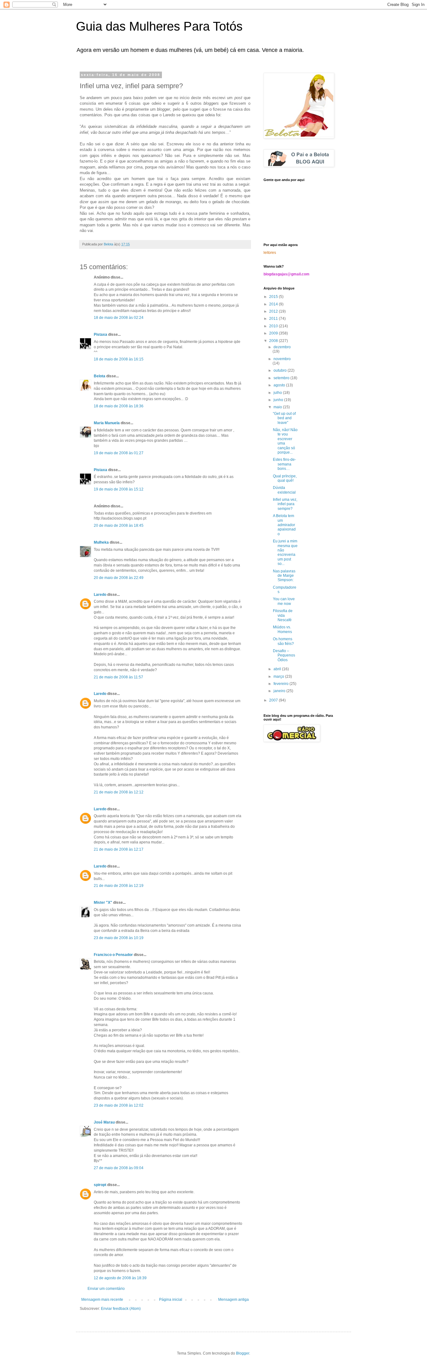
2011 (274, 318)
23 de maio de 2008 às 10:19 (118, 938)
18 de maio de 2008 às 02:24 (118, 317)
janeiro (280, 691)
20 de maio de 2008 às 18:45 (118, 525)
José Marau (104, 1122)
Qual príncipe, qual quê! (285, 478)
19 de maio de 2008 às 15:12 (118, 489)
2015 (274, 296)
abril (278, 669)
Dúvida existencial (284, 489)
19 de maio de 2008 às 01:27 (118, 453)
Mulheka (101, 542)
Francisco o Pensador (113, 955)
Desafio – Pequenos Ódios (284, 655)
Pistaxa (100, 334)
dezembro (282, 347)
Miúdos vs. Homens (282, 629)
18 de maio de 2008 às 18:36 (118, 406)
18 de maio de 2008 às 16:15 (118, 359)
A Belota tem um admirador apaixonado (284, 525)
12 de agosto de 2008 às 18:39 (120, 1278)
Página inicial (170, 1299)
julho (278, 392)
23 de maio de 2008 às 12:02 (118, 1105)
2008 (274, 341)
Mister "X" (103, 902)
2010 (274, 326)
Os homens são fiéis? (283, 641)
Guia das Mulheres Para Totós (159, 26)
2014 (274, 304)
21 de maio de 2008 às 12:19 (118, 885)
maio (278, 407)
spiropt (100, 1185)
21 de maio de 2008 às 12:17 (118, 849)
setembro (282, 378)
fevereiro (281, 683)
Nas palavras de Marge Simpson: (284, 575)
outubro (281, 370)
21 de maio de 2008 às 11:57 (118, 677)
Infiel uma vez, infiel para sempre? (285, 504)
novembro (282, 359)
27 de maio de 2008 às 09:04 (118, 1168)
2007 (274, 700)
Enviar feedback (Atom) (121, 1308)
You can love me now (284, 601)
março (279, 676)
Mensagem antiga (233, 1299)
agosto (280, 385)
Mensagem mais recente (102, 1299)
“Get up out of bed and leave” (284, 418)
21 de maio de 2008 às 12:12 (118, 792)
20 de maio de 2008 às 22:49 (118, 578)
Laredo (100, 594)
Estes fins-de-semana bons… (284, 464)
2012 (274, 311)
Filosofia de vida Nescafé (283, 615)
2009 (274, 333)
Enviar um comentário (106, 1288)
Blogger (242, 1353)
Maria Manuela (107, 423)
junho (279, 400)
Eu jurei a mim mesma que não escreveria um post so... (285, 552)
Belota (99, 376)
